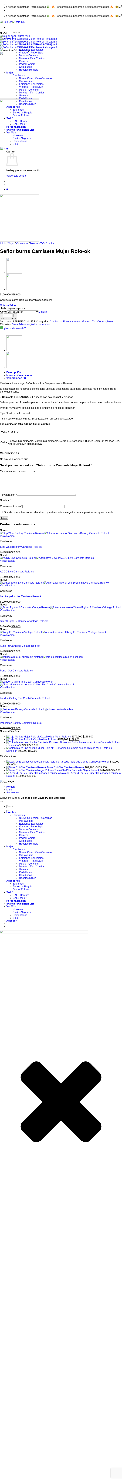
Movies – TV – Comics (31, 832)
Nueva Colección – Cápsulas (35, 818)
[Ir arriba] (1, 801)
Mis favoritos (26, 820)
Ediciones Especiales (31, 49)
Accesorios (12, 792)
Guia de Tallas (8, 305)
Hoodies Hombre (28, 843)
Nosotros (18, 909)
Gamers (23, 835)
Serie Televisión (21, 324)
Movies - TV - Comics (42, 243)
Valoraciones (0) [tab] (16, 378)
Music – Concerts (29, 829)
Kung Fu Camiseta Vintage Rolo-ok (20, 645)
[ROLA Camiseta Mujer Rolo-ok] (14, 272)
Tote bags (18, 883)
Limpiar (42, 311)
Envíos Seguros (22, 912)
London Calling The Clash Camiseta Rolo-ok (25, 698)
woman (46, 324)
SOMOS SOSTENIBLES (20, 903)
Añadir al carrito (8, 318)
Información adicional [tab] (19, 375)
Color (3, 311)
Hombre (10, 786)
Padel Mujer (26, 872)
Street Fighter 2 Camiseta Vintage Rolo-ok (24, 621)
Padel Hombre (27, 838)
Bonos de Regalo (22, 886)
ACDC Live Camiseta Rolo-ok (17, 571)
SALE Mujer (19, 898)
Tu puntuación (9, 471)
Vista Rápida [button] (7, 536)
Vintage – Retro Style (31, 826)
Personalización (16, 900)
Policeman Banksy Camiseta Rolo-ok (21, 723)
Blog (15, 918)
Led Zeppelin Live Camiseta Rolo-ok (20, 596)
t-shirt (34, 324)
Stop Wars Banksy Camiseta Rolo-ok (21, 546)
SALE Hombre (21, 895)
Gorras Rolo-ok (21, 889)
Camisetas (22, 243)
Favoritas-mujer (72, 321)
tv (40, 324)
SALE (9, 892)
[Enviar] (7, 810)
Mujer (11, 243)
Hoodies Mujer (27, 878)
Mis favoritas (26, 855)
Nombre (5, 500)
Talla (3, 308)
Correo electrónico (11, 506)
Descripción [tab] (13, 372)
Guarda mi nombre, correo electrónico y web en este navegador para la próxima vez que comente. (59, 512)
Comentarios (20, 915)
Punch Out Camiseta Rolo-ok (16, 670)
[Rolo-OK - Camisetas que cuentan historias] (12, 22)
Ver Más (11, 906)
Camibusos (25, 840)
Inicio (3, 243)
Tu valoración (8, 494)
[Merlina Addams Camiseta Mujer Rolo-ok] (14, 289)
